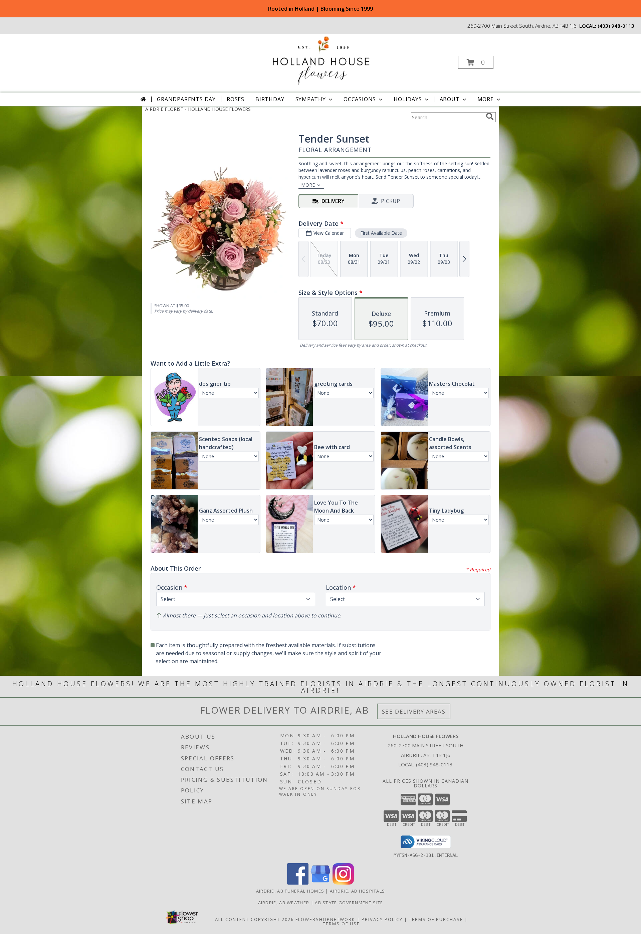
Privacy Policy (382, 919)
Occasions (360, 99)
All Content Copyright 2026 (254, 919)
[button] (475, 62)
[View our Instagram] (343, 883)
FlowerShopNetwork (325, 919)
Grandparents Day (186, 99)
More (485, 99)
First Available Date (381, 233)
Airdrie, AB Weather (283, 903)
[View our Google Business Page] (320, 883)
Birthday (269, 99)
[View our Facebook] (297, 883)
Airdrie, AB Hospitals (357, 891)
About (450, 99)
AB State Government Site (349, 903)
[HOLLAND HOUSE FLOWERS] (319, 60)
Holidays (408, 99)
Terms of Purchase (436, 919)
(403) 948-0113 (616, 25)
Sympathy (310, 99)
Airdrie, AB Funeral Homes (290, 891)
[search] (489, 117)
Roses (235, 99)
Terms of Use (341, 924)
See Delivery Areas (414, 711)
